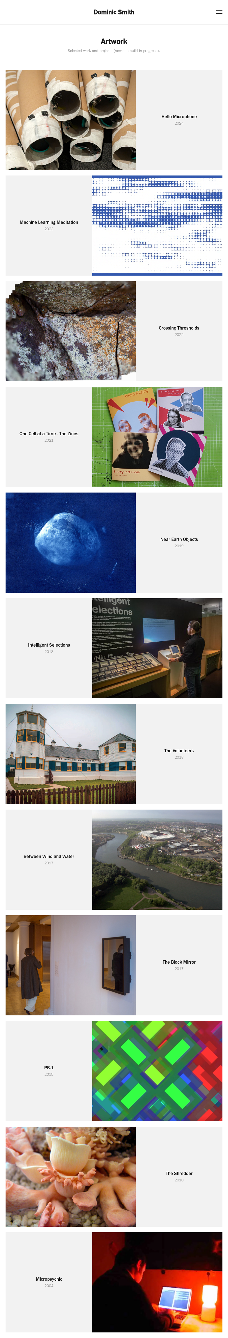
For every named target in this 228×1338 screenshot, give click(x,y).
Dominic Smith (114, 12)
